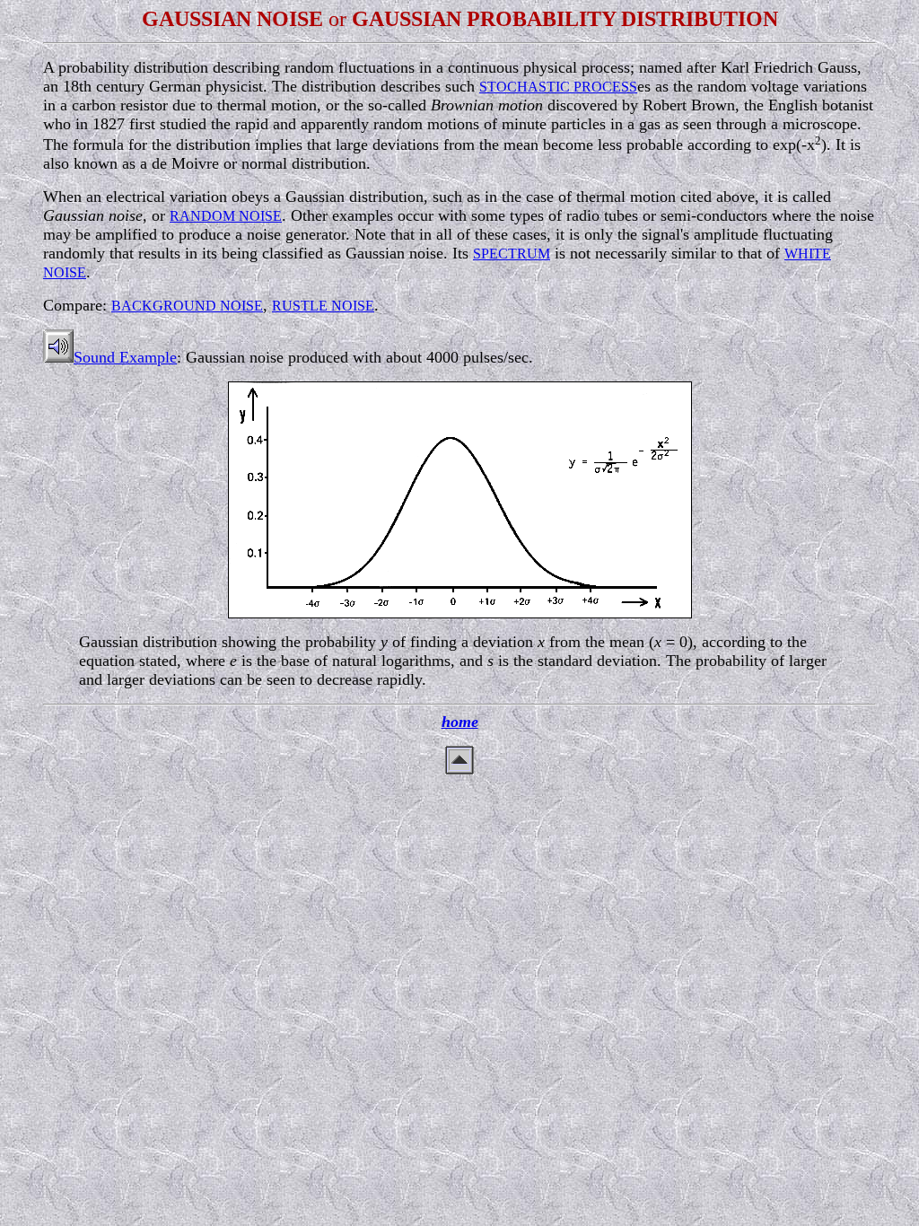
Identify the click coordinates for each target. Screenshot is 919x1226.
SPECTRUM (511, 253)
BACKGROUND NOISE (187, 305)
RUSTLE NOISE (323, 305)
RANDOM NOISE (226, 215)
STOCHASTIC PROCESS (558, 86)
